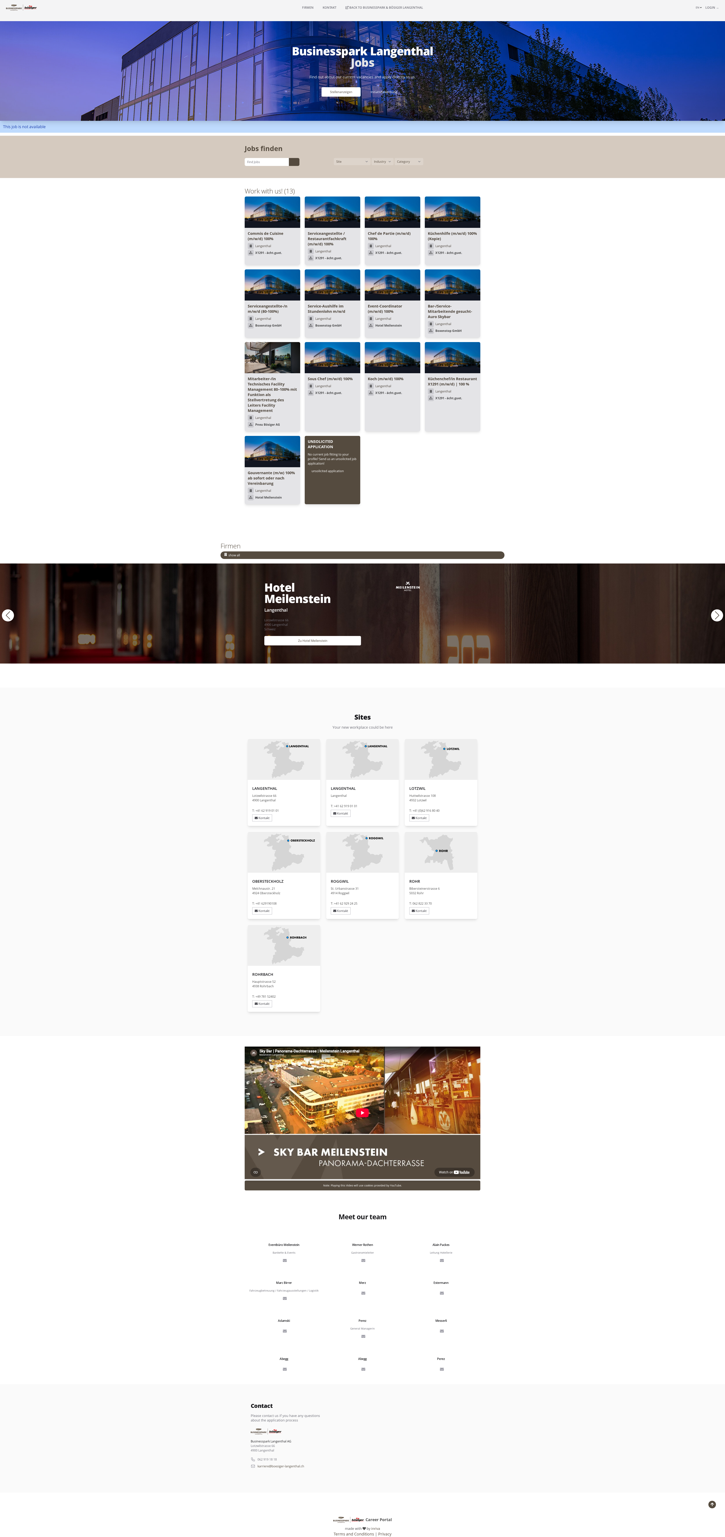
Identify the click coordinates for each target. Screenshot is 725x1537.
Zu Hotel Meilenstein (312, 641)
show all (234, 555)
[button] (699, 7)
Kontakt (329, 7)
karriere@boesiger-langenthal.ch (281, 1466)
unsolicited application (328, 471)
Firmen (308, 7)
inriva (375, 1528)
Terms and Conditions (354, 1534)
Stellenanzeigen (341, 92)
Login (712, 7)
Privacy (385, 1534)
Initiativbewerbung (384, 92)
